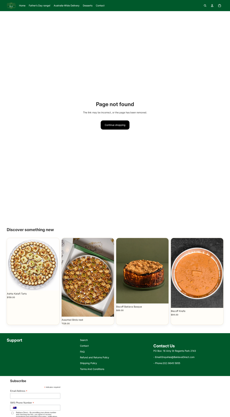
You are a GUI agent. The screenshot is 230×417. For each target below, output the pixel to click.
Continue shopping (115, 124)
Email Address (18, 391)
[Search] (205, 5)
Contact (84, 345)
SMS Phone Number (22, 402)
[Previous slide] (176, 273)
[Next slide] (218, 273)
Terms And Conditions (92, 369)
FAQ (82, 351)
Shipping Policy (88, 363)
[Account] (212, 5)
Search (84, 340)
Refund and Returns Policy (94, 357)
